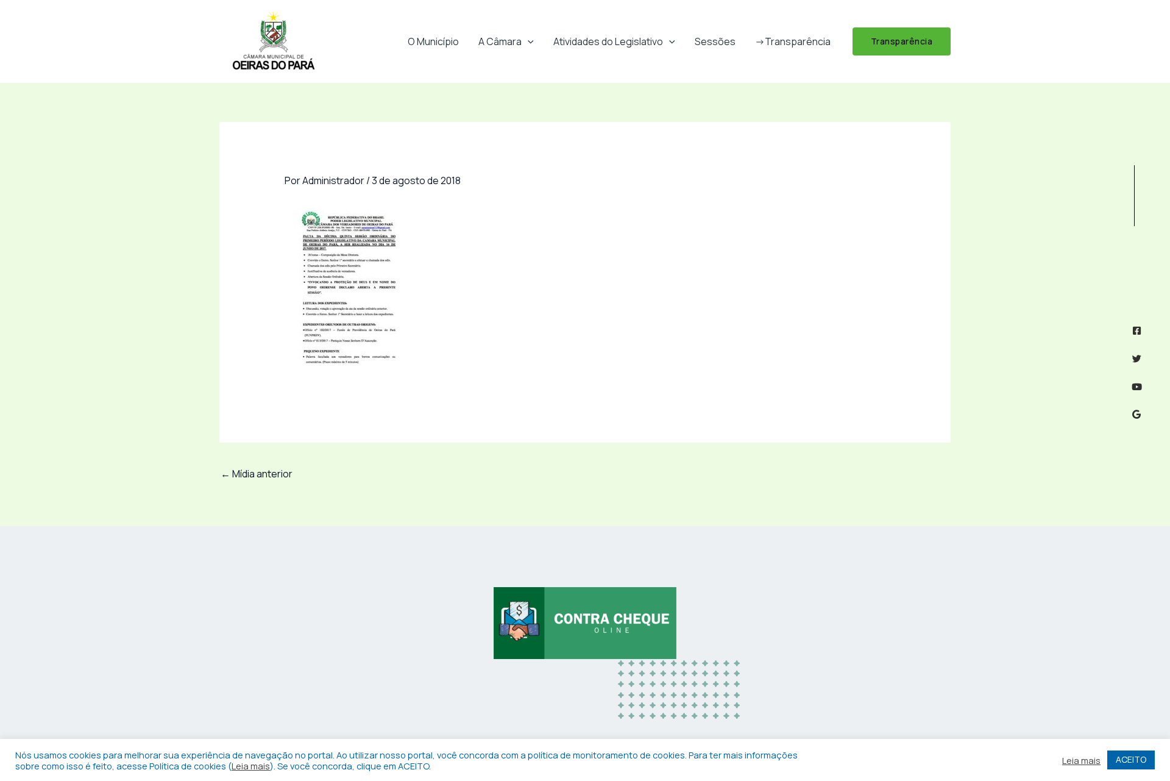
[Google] (1136, 414)
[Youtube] (1136, 386)
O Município (433, 41)
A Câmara (500, 41)
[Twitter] (1136, 358)
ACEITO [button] (1131, 759)
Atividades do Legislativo (608, 41)
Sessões (715, 41)
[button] (528, 41)
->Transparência (793, 41)
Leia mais (251, 765)
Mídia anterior (256, 473)
